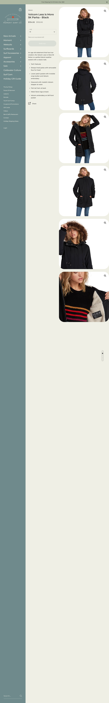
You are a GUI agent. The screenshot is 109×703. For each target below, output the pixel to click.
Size (30, 29)
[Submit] (21, 696)
